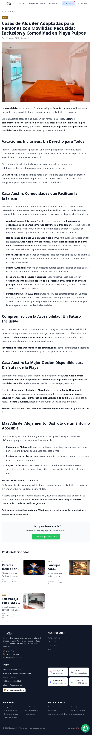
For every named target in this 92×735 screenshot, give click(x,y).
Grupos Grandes (29, 714)
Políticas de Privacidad (12, 681)
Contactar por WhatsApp (46, 536)
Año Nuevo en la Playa (10, 714)
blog (4, 18)
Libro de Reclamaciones (12, 685)
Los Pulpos (52, 642)
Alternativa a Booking (76, 714)
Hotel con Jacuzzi (75, 707)
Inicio (21, 3)
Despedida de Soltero (10, 710)
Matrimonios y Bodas (31, 710)
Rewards (53, 3)
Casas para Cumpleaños (11, 707)
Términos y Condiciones (12, 669)
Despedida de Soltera (31, 707)
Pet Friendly (52, 710)
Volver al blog (10, 12)
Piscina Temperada (54, 707)
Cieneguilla (52, 645)
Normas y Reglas (9, 677)
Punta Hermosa (54, 638)
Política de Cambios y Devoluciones (17, 673)
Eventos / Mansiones (10, 718)
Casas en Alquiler (35, 3)
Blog (50, 649)
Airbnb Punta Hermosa (77, 710)
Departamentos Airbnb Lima (57, 714)
